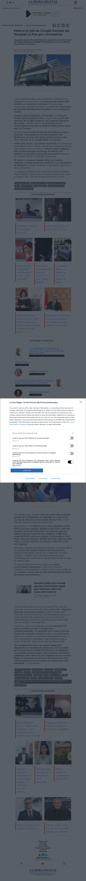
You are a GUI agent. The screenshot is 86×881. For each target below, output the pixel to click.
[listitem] (43, 433)
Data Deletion (30, 478)
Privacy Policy (56, 478)
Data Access (43, 478)
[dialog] (43, 440)
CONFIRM (27, 470)
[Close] (82, 403)
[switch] (71, 438)
